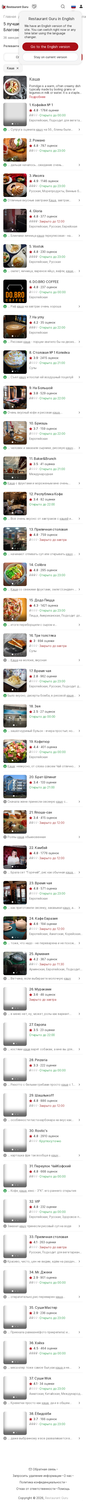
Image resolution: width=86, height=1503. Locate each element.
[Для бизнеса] (34, 6)
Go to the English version (50, 47)
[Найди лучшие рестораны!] (15, 6)
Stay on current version (50, 57)
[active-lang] (73, 6)
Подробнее (37, 97)
